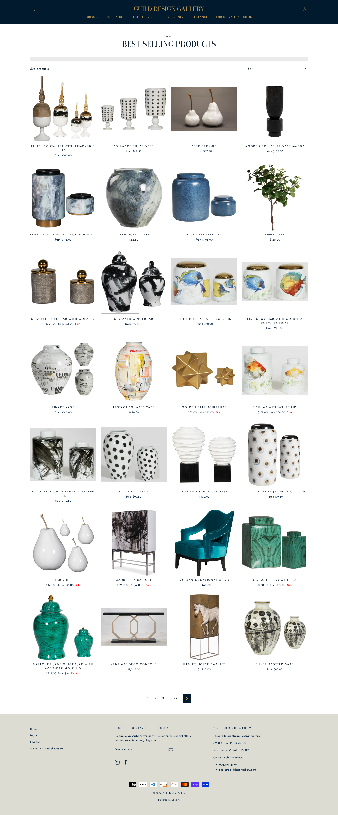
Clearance (199, 17)
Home (168, 36)
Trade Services (143, 17)
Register (35, 742)
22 (175, 698)
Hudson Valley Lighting (235, 17)
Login (33, 735)
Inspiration (115, 17)
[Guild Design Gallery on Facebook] (125, 762)
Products (91, 17)
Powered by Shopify (169, 800)
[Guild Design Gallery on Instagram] (117, 762)
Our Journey (173, 17)
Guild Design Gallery (169, 9)
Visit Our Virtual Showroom (46, 748)
